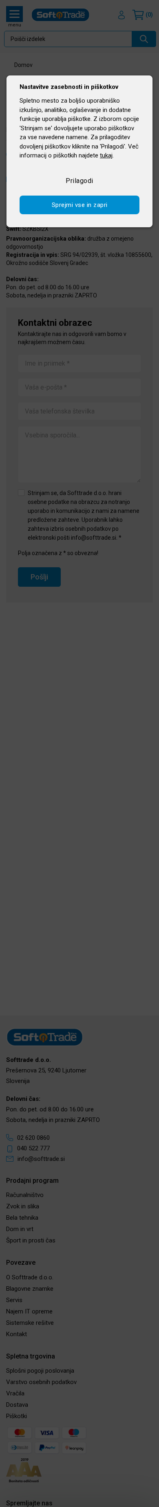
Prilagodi (79, 181)
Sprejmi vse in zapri (80, 205)
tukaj (106, 155)
